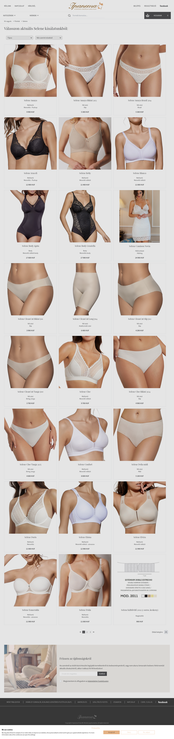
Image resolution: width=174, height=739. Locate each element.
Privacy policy (95, 728)
